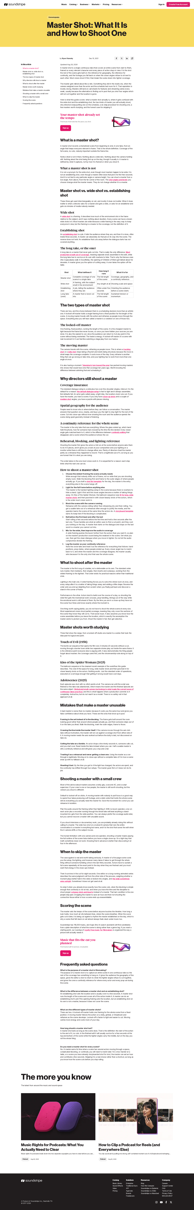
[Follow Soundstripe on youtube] (161, 1203)
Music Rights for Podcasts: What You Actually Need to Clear (52, 1147)
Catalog (72, 4)
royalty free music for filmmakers (98, 930)
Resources (116, 4)
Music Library (117, 1183)
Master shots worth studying (33, 87)
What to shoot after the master (33, 84)
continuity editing (118, 432)
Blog (142, 1183)
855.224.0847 (167, 1196)
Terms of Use (167, 1191)
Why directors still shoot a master (34, 80)
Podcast (25, 1159)
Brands (128, 1193)
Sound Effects (118, 1186)
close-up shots (109, 397)
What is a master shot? (31, 68)
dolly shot (72, 352)
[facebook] (116, 58)
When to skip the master (31, 97)
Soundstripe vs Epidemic (149, 1188)
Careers (165, 1183)
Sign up (66, 128)
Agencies (129, 1191)
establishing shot (70, 234)
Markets (95, 4)
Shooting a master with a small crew (35, 94)
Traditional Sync (132, 1186)
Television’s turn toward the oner (96, 365)
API (127, 1188)
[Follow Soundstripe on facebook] (166, 1203)
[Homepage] (14, 4)
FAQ (163, 1188)
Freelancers (130, 1196)
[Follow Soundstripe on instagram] (156, 1203)
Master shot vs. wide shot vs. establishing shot (33, 73)
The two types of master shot (33, 77)
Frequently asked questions (32, 104)
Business (84, 4)
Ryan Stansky (67, 58)
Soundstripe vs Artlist (148, 1191)
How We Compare (147, 1186)
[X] (122, 58)
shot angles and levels (118, 180)
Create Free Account (178, 4)
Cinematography (53, 17)
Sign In (161, 4)
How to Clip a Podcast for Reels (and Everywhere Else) (129, 1147)
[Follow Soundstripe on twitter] (171, 1203)
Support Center (167, 1186)
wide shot (66, 216)
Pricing (106, 4)
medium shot (65, 399)
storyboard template (124, 511)
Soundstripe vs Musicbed (150, 1193)
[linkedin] (127, 58)
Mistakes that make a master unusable (36, 90)
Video (115, 1188)
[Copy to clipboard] (132, 58)
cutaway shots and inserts (82, 892)
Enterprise (129, 1183)
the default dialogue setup (88, 391)
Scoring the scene (29, 100)
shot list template (94, 481)
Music (64, 4)
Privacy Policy (167, 1193)
